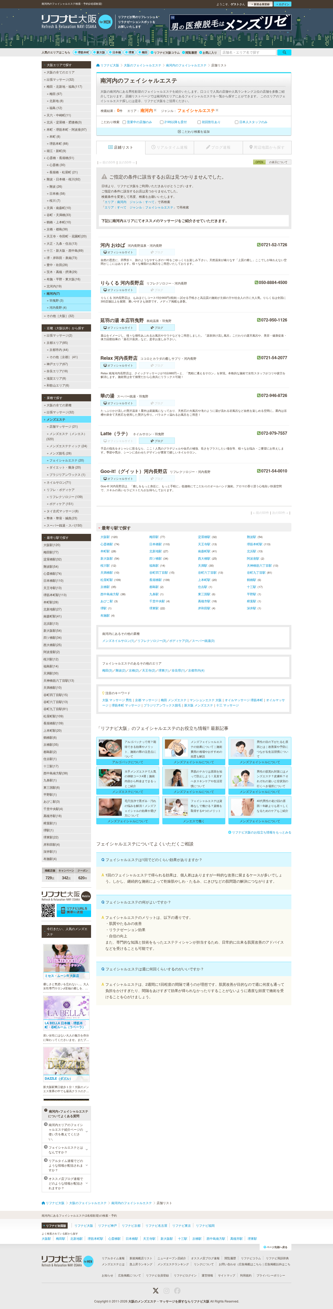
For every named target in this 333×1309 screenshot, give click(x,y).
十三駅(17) (51, 766)
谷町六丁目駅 (207, 572)
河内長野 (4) (58, 307)
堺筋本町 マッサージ (126, 705)
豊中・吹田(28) (57, 264)
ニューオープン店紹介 (171, 1258)
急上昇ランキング (141, 1264)
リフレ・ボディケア (61, 489)
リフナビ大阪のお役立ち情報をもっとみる (261, 832)
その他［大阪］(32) (60, 315)
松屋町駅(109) (53, 716)
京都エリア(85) (57, 342)
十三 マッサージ (227, 705)
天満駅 (202, 565)
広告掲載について (129, 1275)
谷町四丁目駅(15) (55, 694)
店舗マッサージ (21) (63, 426)
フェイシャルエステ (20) (66, 460)
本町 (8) (54, 136)
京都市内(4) (196, 670)
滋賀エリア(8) (56, 378)
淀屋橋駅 (204, 536)
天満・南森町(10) (59, 207)
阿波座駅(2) (51, 651)
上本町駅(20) (52, 730)
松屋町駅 (106, 579)
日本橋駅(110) (53, 580)
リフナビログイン (185, 1275)
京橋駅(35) (51, 744)
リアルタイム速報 (113, 1258)
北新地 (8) (56, 100)
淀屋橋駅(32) (52, 559)
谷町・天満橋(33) (59, 214)
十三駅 (251, 586)
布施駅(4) (50, 858)
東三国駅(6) (51, 787)
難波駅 (251, 536)
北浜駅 (251, 551)
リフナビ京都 (131, 1225)
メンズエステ (56, 419)
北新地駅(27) (52, 609)
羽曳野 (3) (56, 300)
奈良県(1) (178, 670)
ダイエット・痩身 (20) (65, 467)
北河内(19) (54, 286)
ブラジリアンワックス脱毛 (162, 705)
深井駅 (251, 608)
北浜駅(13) (51, 623)
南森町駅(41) (52, 616)
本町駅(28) (51, 602)
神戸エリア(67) (57, 364)
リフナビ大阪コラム (167, 52)
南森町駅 (204, 551)
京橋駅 (105, 586)
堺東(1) (163, 670)
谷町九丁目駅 (256, 572)
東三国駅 (204, 594)
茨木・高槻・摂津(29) (62, 271)
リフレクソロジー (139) (66, 496)
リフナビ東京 (181, 1225)
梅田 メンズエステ (174, 700)
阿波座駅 (253, 558)
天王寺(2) (148, 670)
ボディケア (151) (61, 503)
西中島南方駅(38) (55, 773)
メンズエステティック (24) (68, 446)
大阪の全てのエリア (61, 72)
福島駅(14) (51, 666)
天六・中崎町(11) (59, 115)
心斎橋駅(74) (52, 573)
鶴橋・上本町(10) (59, 222)
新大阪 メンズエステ (198, 705)
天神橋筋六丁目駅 (259, 565)
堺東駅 (154, 608)
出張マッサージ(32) (60, 79)
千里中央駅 (157, 601)
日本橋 (116, 52)
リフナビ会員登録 (157, 1275)
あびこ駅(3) (51, 801)
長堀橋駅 (155, 579)
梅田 (145, 52)
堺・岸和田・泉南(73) (62, 257)
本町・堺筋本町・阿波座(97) (67, 129)
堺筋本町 (83, 52)
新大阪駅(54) (52, 630)
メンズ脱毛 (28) (60, 453)
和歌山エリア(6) (58, 385)
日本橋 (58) (57, 193)
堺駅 (103, 608)
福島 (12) (55, 107)
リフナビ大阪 (83, 1225)
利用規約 (246, 1275)
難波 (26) (55, 186)
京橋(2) (134, 670)
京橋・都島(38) (57, 229)
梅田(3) (107, 670)
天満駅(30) (51, 673)
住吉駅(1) (50, 758)
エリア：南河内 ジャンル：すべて (130, 201)
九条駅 (154, 594)
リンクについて (204, 1264)
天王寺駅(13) (52, 587)
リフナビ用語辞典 (277, 1258)
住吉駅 (202, 586)
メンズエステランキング (173, 1264)
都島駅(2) (50, 751)
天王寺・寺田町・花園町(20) (67, 236)
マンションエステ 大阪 (206, 700)
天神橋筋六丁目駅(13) (58, 680)
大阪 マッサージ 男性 (117, 700)
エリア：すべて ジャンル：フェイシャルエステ (139, 207)
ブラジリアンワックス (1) (67, 474)
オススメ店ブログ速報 (205, 1258)
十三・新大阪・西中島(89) (65, 250)
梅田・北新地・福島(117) (64, 86)
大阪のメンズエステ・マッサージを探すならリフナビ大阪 (168, 1301)
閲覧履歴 (191, 52)
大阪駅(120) (51, 544)
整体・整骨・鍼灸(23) (62, 518)
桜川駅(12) (51, 659)
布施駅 (105, 615)
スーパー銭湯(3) (203, 640)
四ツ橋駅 (155, 558)
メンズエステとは (113, 1264)
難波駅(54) (51, 566)
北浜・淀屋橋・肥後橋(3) (64, 122)
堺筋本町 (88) (58, 143)
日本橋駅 (155, 544)
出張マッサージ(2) (59, 335)
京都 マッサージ (146, 700)
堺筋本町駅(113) (55, 594)
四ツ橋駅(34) (52, 637)
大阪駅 (105, 536)
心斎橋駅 (106, 544)
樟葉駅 (251, 601)
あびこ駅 (106, 601)
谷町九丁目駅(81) (55, 708)
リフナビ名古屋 (156, 1225)
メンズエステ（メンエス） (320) (66, 436)
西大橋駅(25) (52, 644)
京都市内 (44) (58, 349)
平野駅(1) (50, 794)
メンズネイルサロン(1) (118, 640)
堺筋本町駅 (254, 544)
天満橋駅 (106, 572)
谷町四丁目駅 (158, 572)
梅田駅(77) (51, 552)
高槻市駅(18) (52, 815)
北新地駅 (155, 551)
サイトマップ (226, 1275)
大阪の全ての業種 (59, 405)
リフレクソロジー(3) (151, 640)
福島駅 (154, 565)
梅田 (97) (55, 93)
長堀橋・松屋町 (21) (63, 172)
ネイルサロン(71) (59, 482)
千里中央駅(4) (53, 808)
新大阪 (101, 52)
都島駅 (154, 586)
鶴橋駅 (251, 579)
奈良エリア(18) (57, 371)
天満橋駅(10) (52, 687)
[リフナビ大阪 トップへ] (77, 22)
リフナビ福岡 (205, 1225)
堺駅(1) (48, 830)
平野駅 (251, 594)
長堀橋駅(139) (53, 723)
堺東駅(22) (51, 837)
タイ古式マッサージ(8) (63, 511)
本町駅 (105, 551)
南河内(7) (53, 293)
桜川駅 (105, 565)
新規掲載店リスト (141, 1258)
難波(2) (121, 670)
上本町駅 (204, 579)
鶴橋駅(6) (50, 737)
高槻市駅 (204, 601)
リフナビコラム (251, 1258)
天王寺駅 (204, 544)
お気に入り (210, 52)
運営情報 (207, 1275)
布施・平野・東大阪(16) (63, 279)
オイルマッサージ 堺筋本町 (244, 700)
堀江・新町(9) (56, 150)
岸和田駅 (204, 608)
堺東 (131, 52)
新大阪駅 (106, 558)
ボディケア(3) (179, 640)
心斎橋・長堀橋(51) (60, 157)
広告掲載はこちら (250, 1264)
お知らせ (107, 1275)
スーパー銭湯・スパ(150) (64, 525)
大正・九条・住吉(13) (62, 243)
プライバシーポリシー (271, 1275)
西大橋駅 (204, 558)
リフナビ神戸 (107, 1225)
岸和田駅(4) (51, 844)
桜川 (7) (54, 200)
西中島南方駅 (109, 594)
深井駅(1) (50, 851)
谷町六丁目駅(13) (55, 701)
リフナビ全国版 (56, 1226)
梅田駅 (154, 536)
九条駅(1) (50, 780)
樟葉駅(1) (50, 823)
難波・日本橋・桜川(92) (63, 179)
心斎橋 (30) (57, 164)
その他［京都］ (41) (63, 357)
